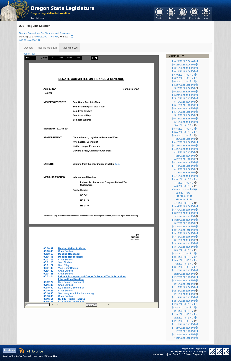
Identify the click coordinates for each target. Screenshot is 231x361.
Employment (37, 355)
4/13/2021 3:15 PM (184, 172)
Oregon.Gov (51, 355)
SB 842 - (183, 192)
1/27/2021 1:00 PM (184, 327)
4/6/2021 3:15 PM (183, 186)
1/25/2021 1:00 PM (184, 334)
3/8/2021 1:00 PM (183, 253)
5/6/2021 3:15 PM (183, 125)
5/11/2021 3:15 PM (184, 118)
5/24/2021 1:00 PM (184, 94)
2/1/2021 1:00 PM (183, 321)
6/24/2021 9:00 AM (184, 61)
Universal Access (22, 355)
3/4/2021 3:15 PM (183, 256)
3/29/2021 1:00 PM (184, 213)
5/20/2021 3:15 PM (184, 98)
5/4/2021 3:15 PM (183, 132)
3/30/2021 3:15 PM (184, 209)
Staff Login (40, 18)
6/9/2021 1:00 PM (183, 74)
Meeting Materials (47, 47)
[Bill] (171, 13)
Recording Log (70, 47)
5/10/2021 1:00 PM (184, 121)
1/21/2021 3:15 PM (184, 337)
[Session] (159, 13)
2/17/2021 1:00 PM (184, 287)
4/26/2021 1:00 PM (184, 148)
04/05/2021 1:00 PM (47, 36)
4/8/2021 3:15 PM (183, 179)
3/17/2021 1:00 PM (184, 233)
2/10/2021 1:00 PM (184, 300)
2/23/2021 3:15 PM (184, 277)
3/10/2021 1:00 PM (184, 246)
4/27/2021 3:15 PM (184, 145)
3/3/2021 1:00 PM (183, 260)
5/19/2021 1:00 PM (184, 101)
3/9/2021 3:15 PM (183, 250)
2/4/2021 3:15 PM (183, 310)
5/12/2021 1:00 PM (184, 115)
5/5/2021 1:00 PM (183, 128)
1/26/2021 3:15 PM (184, 331)
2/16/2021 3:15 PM (184, 290)
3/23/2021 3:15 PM (184, 223)
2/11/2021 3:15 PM (184, 297)
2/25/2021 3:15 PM (184, 270)
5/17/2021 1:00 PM (184, 108)
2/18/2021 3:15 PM (184, 283)
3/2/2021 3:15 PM (183, 263)
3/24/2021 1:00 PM (184, 219)
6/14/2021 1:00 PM (184, 71)
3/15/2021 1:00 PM (184, 240)
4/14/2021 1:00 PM (184, 169)
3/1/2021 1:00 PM (183, 267)
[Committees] (183, 13)
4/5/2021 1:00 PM (184, 189)
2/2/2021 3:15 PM (183, 317)
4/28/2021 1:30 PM (184, 142)
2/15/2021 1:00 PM (184, 294)
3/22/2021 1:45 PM (184, 226)
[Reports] (206, 13)
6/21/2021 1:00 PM (184, 64)
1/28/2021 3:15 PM (184, 324)
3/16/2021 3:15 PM (184, 236)
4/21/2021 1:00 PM (184, 155)
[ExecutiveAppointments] (194, 13)
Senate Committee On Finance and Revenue (44, 33)
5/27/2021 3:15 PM (184, 84)
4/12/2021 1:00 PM (184, 175)
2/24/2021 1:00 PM (184, 273)
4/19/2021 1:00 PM (184, 162)
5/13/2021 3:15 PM (184, 111)
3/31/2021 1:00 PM (184, 206)
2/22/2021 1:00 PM (184, 280)
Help (32, 18)
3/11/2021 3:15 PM (184, 243)
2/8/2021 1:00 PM (183, 307)
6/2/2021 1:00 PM (183, 81)
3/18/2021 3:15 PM (184, 229)
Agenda (28, 47)
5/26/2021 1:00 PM (184, 88)
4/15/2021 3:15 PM (184, 165)
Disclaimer (6, 355)
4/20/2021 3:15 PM (184, 159)
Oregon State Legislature (62, 8)
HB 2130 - (184, 199)
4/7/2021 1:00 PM (183, 182)
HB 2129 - (184, 196)
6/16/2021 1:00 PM (184, 68)
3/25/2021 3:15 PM (184, 216)
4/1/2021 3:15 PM (183, 202)
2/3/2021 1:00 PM (183, 314)
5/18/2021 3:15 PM (184, 105)
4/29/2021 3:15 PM (184, 138)
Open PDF (30, 53)
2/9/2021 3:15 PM (183, 304)
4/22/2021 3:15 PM (184, 152)
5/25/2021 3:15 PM (184, 91)
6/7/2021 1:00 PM (183, 78)
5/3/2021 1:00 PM (183, 135)
